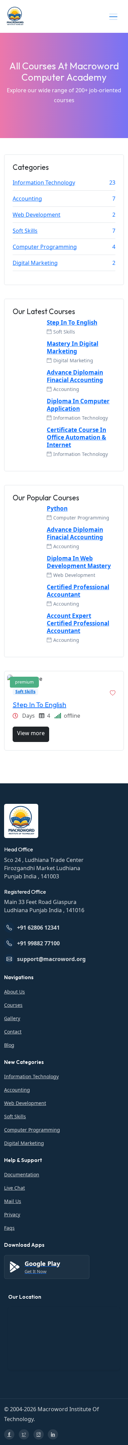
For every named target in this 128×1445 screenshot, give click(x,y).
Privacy (12, 1214)
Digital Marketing (35, 263)
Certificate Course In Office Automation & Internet (76, 437)
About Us (14, 991)
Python (57, 508)
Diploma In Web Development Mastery (79, 562)
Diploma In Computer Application (78, 405)
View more (31, 733)
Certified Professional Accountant (78, 590)
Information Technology (44, 182)
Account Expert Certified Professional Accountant (78, 623)
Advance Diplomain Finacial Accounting (75, 376)
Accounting (27, 198)
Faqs (9, 1228)
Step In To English (72, 322)
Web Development (36, 214)
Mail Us (12, 1201)
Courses (13, 1005)
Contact (13, 1031)
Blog (9, 1045)
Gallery (12, 1018)
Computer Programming (45, 247)
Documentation (21, 1174)
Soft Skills (25, 230)
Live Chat (14, 1188)
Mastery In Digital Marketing (72, 347)
